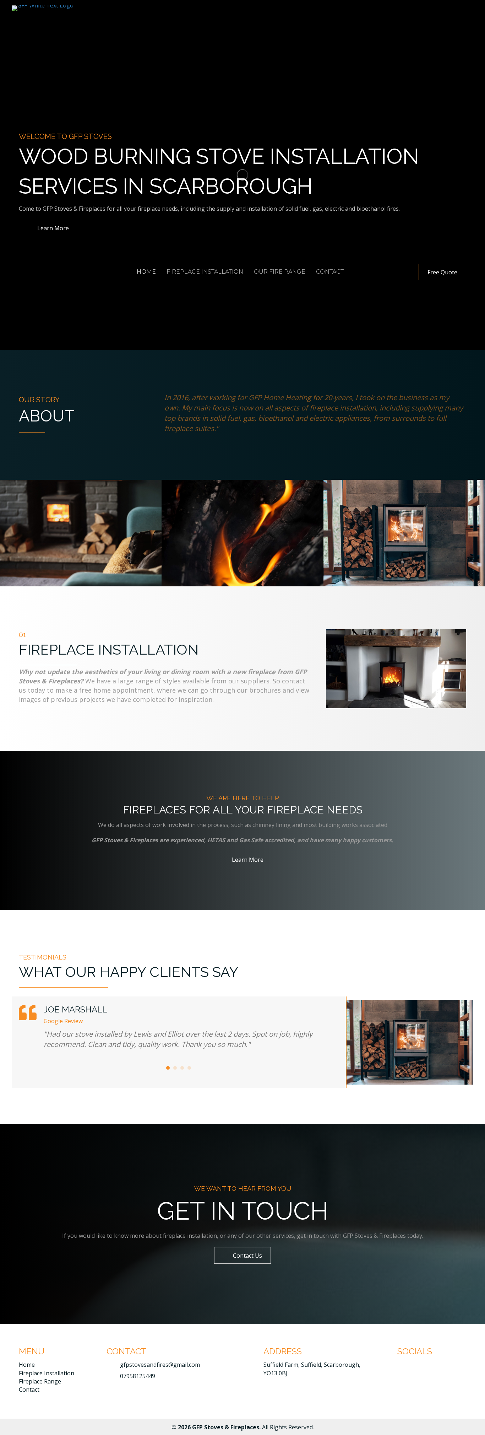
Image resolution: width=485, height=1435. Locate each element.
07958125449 (137, 1376)
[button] (442, 272)
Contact (29, 1389)
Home (27, 1365)
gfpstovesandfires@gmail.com (160, 1365)
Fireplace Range (40, 1381)
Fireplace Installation (46, 1373)
